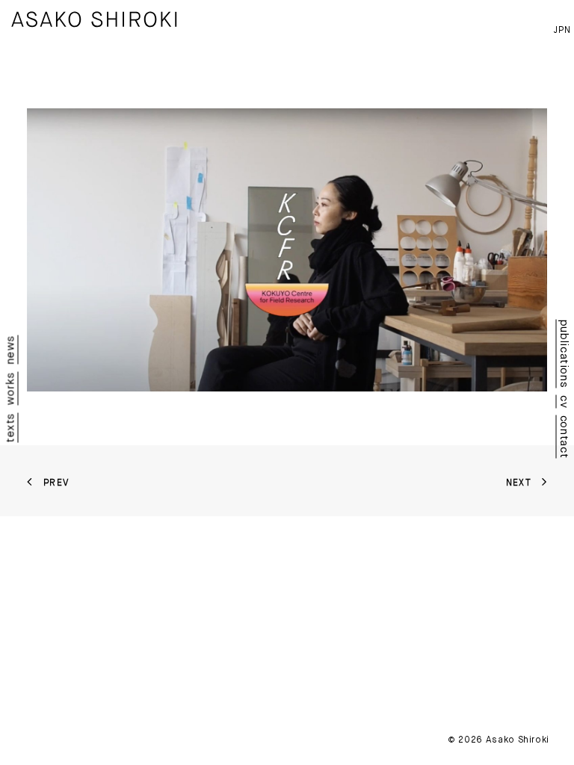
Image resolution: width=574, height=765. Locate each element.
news (10, 350)
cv (564, 401)
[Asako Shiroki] (94, 19)
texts (10, 427)
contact (564, 436)
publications (564, 354)
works (10, 389)
